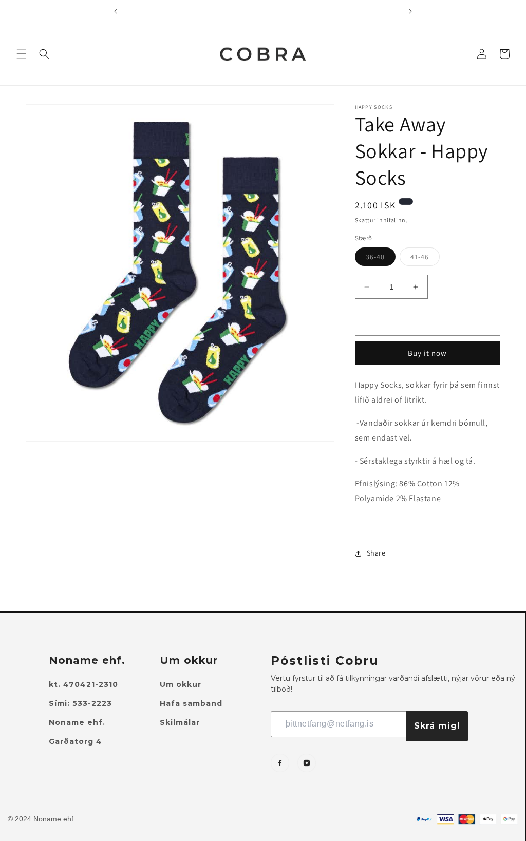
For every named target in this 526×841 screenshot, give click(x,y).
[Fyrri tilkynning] (115, 11)
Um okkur (180, 684)
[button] (21, 54)
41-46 (425, 259)
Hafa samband (191, 703)
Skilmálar (180, 722)
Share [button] (376, 553)
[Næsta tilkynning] (410, 11)
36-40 (381, 259)
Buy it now (427, 353)
